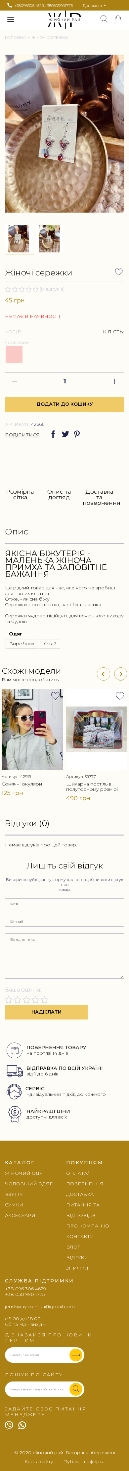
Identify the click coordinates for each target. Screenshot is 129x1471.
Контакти (80, 1236)
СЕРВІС (34, 1089)
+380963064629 (29, 5)
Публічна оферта (84, 1461)
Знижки (77, 1268)
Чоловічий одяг (28, 1184)
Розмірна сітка (20, 495)
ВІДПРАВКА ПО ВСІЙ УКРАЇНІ (64, 1068)
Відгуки (77, 1257)
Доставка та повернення (99, 497)
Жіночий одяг (25, 1173)
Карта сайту (38, 1461)
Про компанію (87, 1226)
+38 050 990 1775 (25, 1294)
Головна (15, 37)
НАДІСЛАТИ (46, 1012)
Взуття (14, 1194)
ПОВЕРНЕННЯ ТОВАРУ (56, 1047)
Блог (73, 1247)
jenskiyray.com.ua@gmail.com (40, 1306)
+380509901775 (59, 5)
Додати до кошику (64, 404)
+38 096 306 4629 (25, 1289)
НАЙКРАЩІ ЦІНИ (48, 1111)
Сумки (14, 1205)
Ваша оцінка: (23, 990)
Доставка (80, 1194)
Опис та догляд (59, 495)
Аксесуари (20, 1215)
